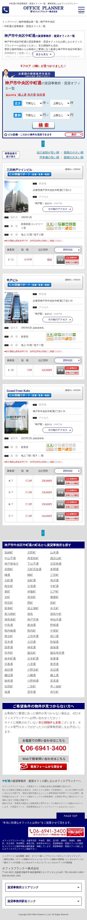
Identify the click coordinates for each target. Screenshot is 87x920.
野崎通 (54, 625)
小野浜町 (33, 669)
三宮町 (54, 575)
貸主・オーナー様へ (35, 856)
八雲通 (31, 664)
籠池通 (31, 625)
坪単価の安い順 (49, 157)
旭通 (7, 692)
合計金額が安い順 (48, 152)
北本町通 (33, 658)
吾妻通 (54, 658)
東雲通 (54, 664)
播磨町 (54, 597)
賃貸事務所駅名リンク (21, 901)
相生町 (8, 586)
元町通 (8, 580)
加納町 (8, 552)
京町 (7, 597)
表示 (73, 134)
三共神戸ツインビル (44, 169)
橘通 (7, 575)
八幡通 (31, 675)
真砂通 (8, 669)
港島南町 (10, 619)
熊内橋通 (10, 630)
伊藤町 (31, 591)
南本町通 (10, 658)
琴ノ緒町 (56, 686)
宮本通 (8, 641)
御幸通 (41, 94)
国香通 (8, 647)
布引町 (54, 692)
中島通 (8, 625)
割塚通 (54, 641)
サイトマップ (73, 856)
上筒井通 (33, 636)
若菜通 (54, 680)
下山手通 (33, 563)
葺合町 (8, 636)
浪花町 (31, 597)
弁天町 (54, 608)
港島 (30, 614)
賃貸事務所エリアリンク (23, 887)
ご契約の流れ (8, 859)
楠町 (30, 575)
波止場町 (33, 608)
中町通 (54, 586)
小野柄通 (33, 680)
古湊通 (31, 586)
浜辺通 (54, 669)
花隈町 (8, 569)
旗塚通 (54, 647)
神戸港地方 (11, 563)
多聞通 (54, 569)
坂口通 (54, 636)
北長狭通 (56, 563)
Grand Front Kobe (44, 390)
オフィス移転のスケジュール (29, 859)
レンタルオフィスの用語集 (60, 862)
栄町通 (31, 580)
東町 (7, 591)
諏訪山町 (56, 558)
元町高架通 (34, 569)
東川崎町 (10, 614)
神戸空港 (33, 619)
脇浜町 (31, 652)
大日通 (31, 641)
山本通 (54, 552)
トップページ (8, 856)
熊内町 (31, 630)
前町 (53, 602)
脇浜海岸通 (57, 652)
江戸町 (54, 591)
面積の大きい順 (74, 157)
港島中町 (56, 614)
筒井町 (8, 652)
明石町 (8, 602)
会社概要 (20, 856)
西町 (30, 602)
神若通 (31, 647)
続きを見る (42, 54)
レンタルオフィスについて (34, 862)
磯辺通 (8, 675)
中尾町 (54, 630)
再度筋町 (33, 558)
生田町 (8, 686)
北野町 (31, 552)
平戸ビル (44, 280)
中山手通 (10, 558)
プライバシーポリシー (56, 856)
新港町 (8, 608)
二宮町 (31, 686)
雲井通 (31, 692)
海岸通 (31, 94)
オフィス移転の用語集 (54, 859)
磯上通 (22, 94)
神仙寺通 (56, 619)
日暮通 (8, 664)
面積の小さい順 (74, 152)
